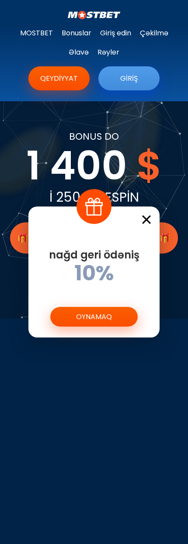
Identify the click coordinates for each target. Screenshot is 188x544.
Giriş (129, 78)
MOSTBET (36, 33)
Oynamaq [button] (94, 317)
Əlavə (79, 52)
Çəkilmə (154, 33)
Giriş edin (115, 33)
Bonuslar (76, 33)
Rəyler (108, 52)
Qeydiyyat (59, 78)
